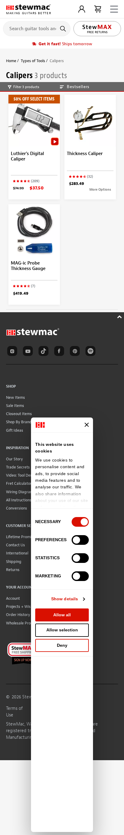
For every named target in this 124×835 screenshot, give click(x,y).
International (17, 553)
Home (11, 60)
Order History (18, 614)
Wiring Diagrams (20, 491)
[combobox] (36, 28)
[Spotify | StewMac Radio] (91, 352)
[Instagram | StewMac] (13, 352)
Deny (62, 645)
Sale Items (15, 405)
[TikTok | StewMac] (45, 352)
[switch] (80, 540)
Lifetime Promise (20, 536)
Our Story (14, 459)
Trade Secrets (18, 467)
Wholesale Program (23, 623)
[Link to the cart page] (97, 9)
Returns (13, 569)
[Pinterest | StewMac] (76, 352)
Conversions (16, 508)
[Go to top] (120, 316)
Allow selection (62, 629)
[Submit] (63, 29)
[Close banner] (87, 425)
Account (13, 598)
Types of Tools (33, 60)
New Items (15, 397)
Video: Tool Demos (22, 475)
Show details (64, 598)
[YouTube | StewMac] (29, 352)
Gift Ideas (14, 430)
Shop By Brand (19, 421)
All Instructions (19, 500)
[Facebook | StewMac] (60, 352)
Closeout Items (19, 413)
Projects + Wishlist (22, 606)
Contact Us (15, 545)
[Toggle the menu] (114, 9)
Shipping (13, 561)
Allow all (62, 614)
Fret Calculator (19, 483)
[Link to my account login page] (81, 9)
